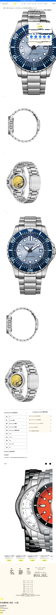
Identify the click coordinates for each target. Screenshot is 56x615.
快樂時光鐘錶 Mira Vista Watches (40, 572)
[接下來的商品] (50, 464)
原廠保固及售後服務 (44, 41)
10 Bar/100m (11, 443)
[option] (22, 325)
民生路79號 (44, 575)
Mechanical (11, 8)
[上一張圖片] (4, 213)
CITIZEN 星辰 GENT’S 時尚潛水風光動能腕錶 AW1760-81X (32, 556)
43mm (10, 433)
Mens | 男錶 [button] (23, 3)
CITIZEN (7, 8)
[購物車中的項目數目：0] (55, 3)
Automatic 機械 (11, 420)
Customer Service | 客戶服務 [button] (42, 3)
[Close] (2, 599)
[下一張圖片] (7, 213)
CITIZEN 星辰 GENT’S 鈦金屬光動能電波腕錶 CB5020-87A (20, 556)
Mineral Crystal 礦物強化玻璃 (14, 430)
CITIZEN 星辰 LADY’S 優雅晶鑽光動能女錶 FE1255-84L (9, 556)
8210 (10, 416)
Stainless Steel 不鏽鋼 (13, 423)
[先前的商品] (46, 464)
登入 (26, 457)
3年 (9, 447)
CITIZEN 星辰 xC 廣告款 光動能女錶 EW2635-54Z (44, 556)
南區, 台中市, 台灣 (37, 576)
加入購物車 (40, 26)
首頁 (4, 8)
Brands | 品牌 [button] (34, 3)
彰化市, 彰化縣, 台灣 (43, 576)
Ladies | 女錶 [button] (29, 3)
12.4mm (10, 437)
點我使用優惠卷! (40, 28)
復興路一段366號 (37, 575)
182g (10, 440)
